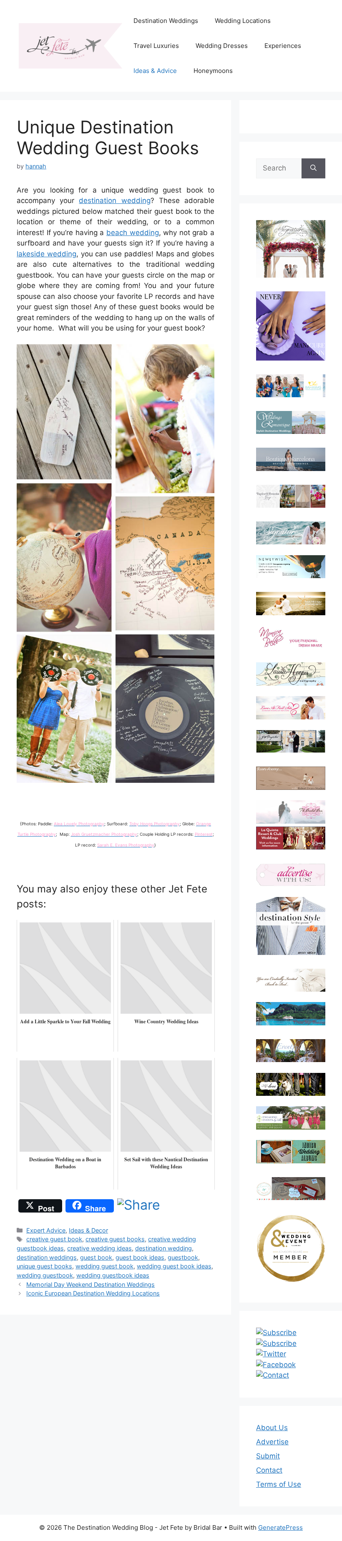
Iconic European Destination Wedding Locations (93, 1293)
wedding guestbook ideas (112, 1275)
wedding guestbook (45, 1275)
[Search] (313, 168)
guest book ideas (140, 1257)
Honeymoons (213, 71)
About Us (272, 1427)
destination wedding (114, 200)
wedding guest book (104, 1266)
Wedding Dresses (222, 46)
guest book (96, 1257)
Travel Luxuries (156, 46)
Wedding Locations (243, 21)
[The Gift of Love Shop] (290, 1084)
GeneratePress (280, 1527)
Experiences (282, 46)
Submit (268, 1456)
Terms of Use (278, 1484)
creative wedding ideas (99, 1248)
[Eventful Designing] (290, 1050)
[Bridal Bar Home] (290, 980)
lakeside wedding (46, 254)
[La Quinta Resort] (290, 847)
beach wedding (132, 232)
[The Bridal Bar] (290, 813)
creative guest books (115, 1239)
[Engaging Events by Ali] (290, 1117)
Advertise (272, 1442)
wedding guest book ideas (174, 1266)
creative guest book (54, 1239)
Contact (269, 1470)
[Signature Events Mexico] (290, 532)
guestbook (183, 1257)
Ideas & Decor (88, 1230)
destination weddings (47, 1257)
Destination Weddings (165, 21)
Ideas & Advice (155, 71)
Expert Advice (45, 1230)
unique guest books (44, 1266)
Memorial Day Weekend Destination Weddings (90, 1284)
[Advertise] (290, 874)
